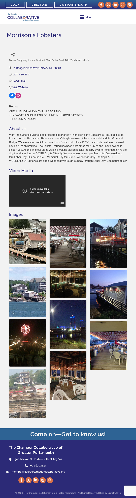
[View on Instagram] (18, 97)
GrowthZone (114, 493)
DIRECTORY (40, 4)
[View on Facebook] (12, 97)
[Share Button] (13, 54)
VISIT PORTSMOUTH (73, 4)
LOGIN (15, 4)
